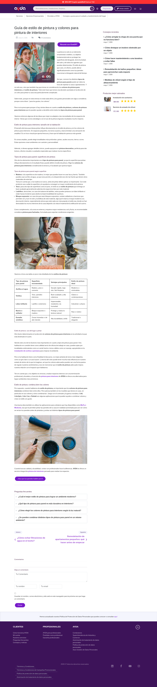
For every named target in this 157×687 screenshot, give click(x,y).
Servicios (19, 16)
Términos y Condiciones (25, 666)
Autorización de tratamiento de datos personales (34, 677)
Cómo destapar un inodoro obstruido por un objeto (122, 49)
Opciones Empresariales (35, 16)
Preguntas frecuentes (21, 640)
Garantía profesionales (51, 638)
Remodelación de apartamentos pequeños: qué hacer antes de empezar (69, 539)
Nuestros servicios (19, 638)
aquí (115, 616)
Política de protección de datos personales (32, 673)
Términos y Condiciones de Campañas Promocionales (36, 670)
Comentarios (46, 38)
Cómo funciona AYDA (20, 633)
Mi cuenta (16, 635)
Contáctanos (77, 633)
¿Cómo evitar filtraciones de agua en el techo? (31, 539)
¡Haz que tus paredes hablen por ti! (30, 479)
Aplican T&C (90, 2)
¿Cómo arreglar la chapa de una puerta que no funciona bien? (123, 38)
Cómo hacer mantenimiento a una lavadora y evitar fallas (123, 59)
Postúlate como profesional (52, 635)
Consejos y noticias (20, 642)
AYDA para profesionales (52, 633)
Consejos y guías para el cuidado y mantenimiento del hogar (84, 16)
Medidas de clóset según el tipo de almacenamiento (119, 81)
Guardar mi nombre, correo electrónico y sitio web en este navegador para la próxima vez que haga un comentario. (49, 597)
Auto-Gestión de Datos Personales (85, 650)
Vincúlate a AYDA (53, 16)
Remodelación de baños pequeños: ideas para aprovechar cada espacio (122, 70)
